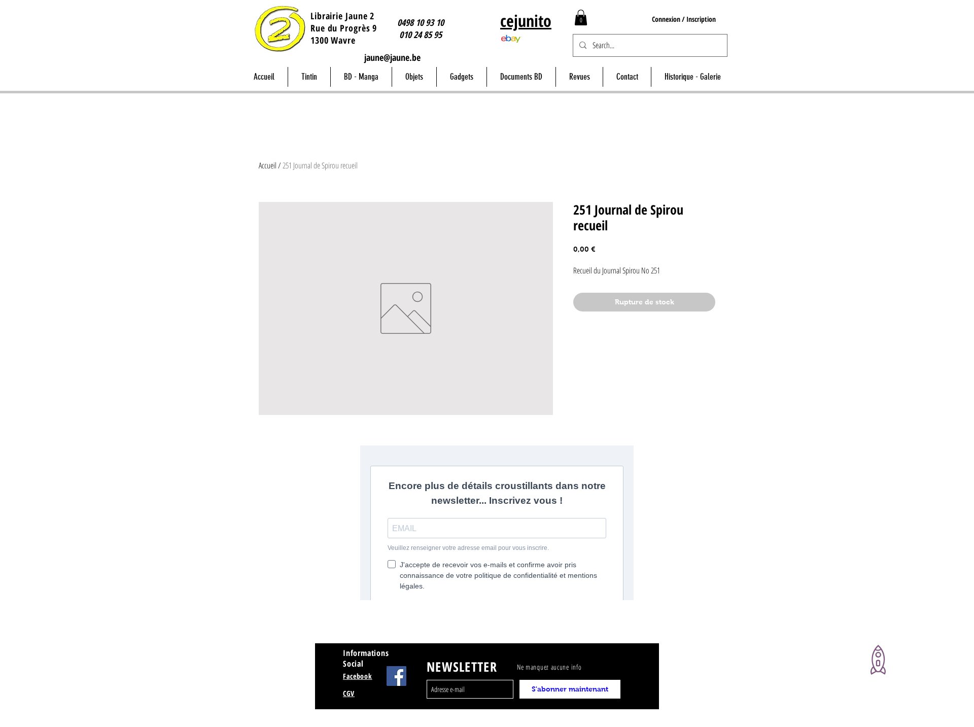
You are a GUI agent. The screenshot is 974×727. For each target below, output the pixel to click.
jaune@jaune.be (392, 57)
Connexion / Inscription (684, 19)
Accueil (267, 165)
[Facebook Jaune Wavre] (396, 676)
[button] (580, 17)
